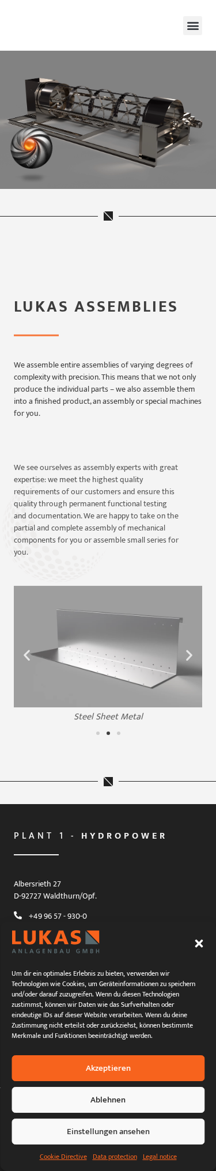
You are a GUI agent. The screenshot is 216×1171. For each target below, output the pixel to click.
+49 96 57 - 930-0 (58, 916)
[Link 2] (32, 152)
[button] (198, 943)
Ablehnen (108, 1100)
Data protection (115, 1156)
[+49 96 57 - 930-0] (18, 915)
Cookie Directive (63, 1156)
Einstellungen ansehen (108, 1131)
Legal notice (160, 1156)
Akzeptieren (108, 1068)
